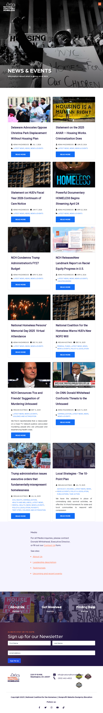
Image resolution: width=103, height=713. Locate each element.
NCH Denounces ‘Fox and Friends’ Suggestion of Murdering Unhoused (27, 398)
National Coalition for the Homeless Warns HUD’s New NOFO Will (73, 331)
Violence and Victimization (24, 416)
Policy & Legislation (80, 348)
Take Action (74, 494)
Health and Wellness (21, 502)
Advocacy (61, 489)
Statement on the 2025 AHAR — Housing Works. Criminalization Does (71, 133)
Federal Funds (63, 346)
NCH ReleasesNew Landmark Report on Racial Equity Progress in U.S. (73, 263)
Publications (63, 494)
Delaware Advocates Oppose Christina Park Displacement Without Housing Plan (29, 133)
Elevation (88, 697)
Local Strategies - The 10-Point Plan (72, 476)
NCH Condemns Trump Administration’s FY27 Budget (25, 263)
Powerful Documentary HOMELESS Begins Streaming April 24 (70, 198)
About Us (37, 556)
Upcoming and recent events (47, 573)
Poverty (35, 507)
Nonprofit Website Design (70, 697)
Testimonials (39, 567)
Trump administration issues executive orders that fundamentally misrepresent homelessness (29, 482)
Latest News (18, 148)
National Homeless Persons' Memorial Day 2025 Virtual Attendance (28, 331)
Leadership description (44, 562)
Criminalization (64, 414)
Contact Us (49, 545)
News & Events (37, 148)
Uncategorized (64, 281)
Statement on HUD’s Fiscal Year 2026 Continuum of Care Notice (27, 198)
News (27, 148)
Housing (70, 489)
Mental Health (18, 505)
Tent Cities (16, 510)
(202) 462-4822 (65, 678)
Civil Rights (17, 500)
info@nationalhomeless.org (65, 674)
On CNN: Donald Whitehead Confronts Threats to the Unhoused (73, 398)
